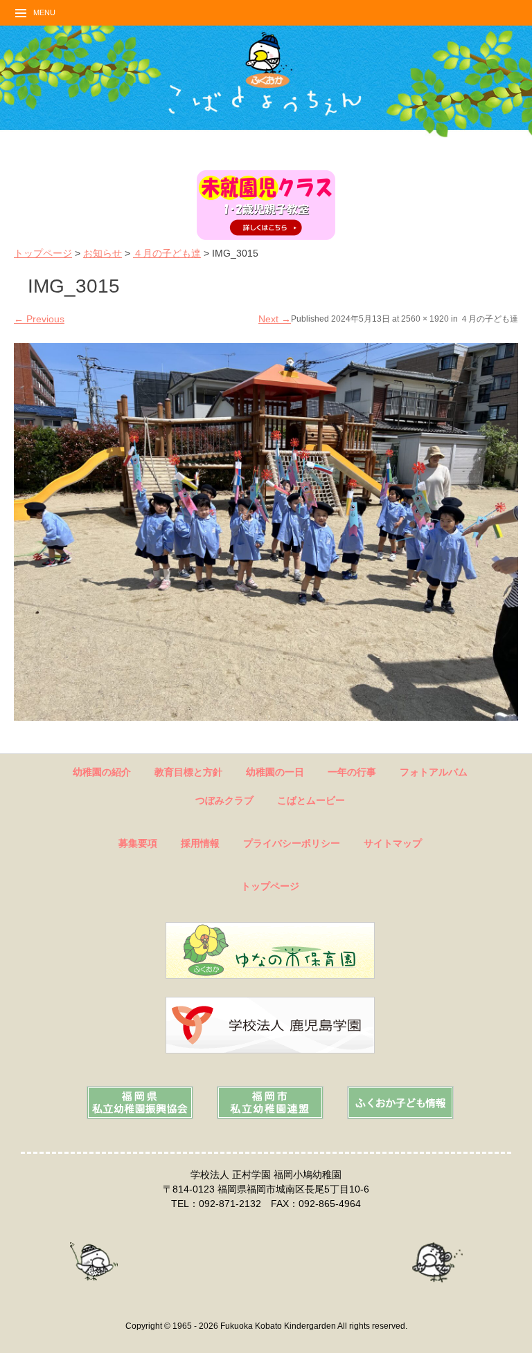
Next (274, 318)
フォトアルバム (434, 771)
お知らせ (102, 253)
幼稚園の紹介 (102, 771)
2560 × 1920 (425, 319)
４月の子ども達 (167, 253)
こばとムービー (311, 800)
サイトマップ (393, 843)
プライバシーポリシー (291, 843)
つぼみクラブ (224, 800)
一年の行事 (352, 771)
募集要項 (137, 843)
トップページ (43, 253)
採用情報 (200, 843)
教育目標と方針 (188, 771)
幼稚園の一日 (275, 771)
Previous (39, 318)
